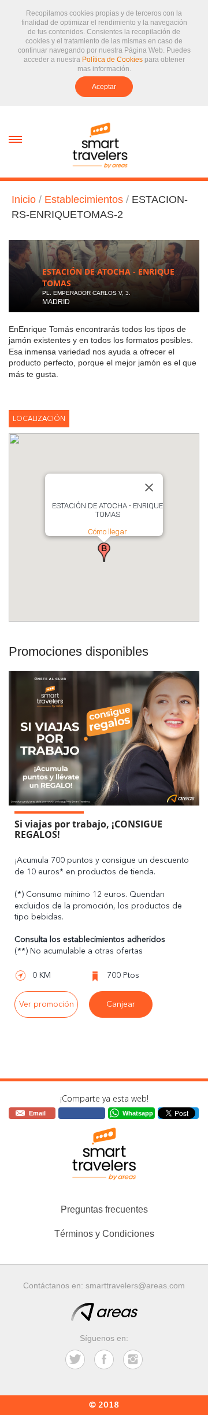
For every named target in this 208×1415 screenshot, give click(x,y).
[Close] (149, 487)
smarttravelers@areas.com (135, 1285)
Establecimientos (83, 199)
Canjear (120, 1004)
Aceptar (104, 87)
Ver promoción (46, 1004)
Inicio (24, 199)
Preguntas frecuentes (104, 1209)
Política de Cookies (112, 60)
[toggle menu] (15, 138)
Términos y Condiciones (104, 1234)
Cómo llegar (107, 531)
